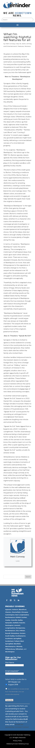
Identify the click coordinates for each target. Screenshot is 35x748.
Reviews (28, 46)
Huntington (9, 625)
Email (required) (12, 671)
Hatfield (15, 622)
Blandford (22, 609)
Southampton (20, 636)
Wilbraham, (19, 649)
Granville (14, 620)
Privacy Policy (17, 740)
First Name (9, 662)
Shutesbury (15, 633)
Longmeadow (10, 628)
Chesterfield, (16, 612)
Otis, (17, 630)
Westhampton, (10, 646)
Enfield (18, 617)
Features (21, 46)
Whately (19, 646)
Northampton (10, 630)
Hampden (8, 622)
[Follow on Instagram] (10, 600)
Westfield (17, 643)
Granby (7, 620)
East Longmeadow (22, 615)
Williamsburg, (10, 649)
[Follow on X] (14, 600)
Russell (7, 633)
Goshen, (24, 617)
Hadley (20, 620)
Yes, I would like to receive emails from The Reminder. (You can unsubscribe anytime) (17, 691)
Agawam (8, 609)
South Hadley (10, 636)
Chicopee (24, 612)
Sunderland (9, 641)
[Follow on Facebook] (6, 600)
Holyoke (22, 622)
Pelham (22, 630)
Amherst (15, 609)
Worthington (9, 651)
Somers (22, 633)
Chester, (8, 612)
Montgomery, (20, 628)
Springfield (17, 638)
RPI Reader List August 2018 (14, 683)
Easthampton (10, 617)
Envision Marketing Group (21, 744)
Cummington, (10, 615)
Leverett (17, 625)
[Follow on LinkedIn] (18, 600)
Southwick (9, 638)
